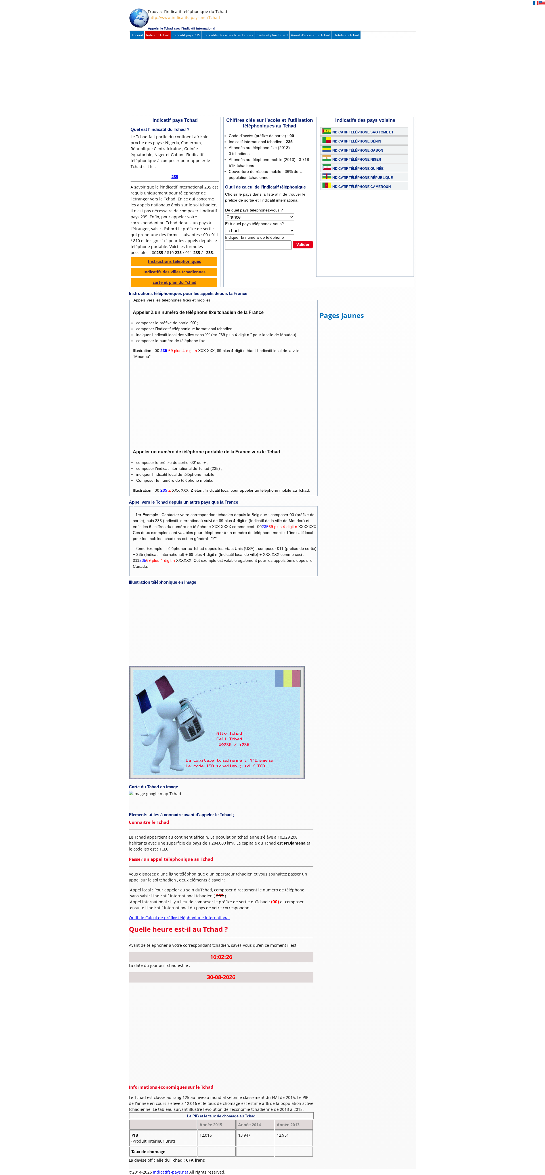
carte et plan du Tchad (174, 282)
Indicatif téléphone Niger (356, 160)
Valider (302, 244)
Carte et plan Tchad (272, 35)
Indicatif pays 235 (186, 35)
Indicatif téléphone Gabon (357, 150)
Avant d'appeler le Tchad (310, 35)
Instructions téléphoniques (174, 261)
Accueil (137, 35)
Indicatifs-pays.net (171, 1172)
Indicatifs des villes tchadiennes (228, 35)
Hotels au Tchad (346, 35)
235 (174, 176)
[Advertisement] (266, 78)
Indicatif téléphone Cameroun (361, 187)
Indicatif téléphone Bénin (356, 141)
